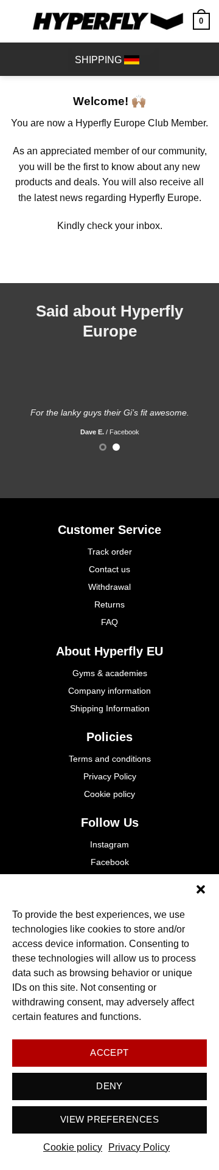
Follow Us (110, 822)
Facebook (110, 862)
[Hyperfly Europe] (108, 21)
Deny (109, 1086)
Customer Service (109, 529)
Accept (109, 1052)
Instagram (109, 844)
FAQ (109, 622)
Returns (109, 604)
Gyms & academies (109, 673)
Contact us (109, 569)
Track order (110, 551)
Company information (109, 691)
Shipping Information (110, 708)
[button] (201, 889)
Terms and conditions (110, 759)
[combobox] (113, 60)
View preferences (109, 1119)
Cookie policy (72, 1147)
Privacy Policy (139, 1147)
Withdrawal (109, 587)
